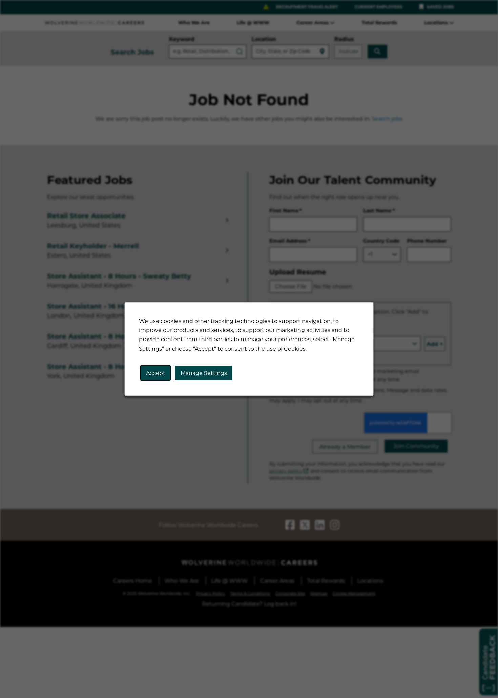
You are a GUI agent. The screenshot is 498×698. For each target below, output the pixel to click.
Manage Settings (204, 372)
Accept (155, 372)
